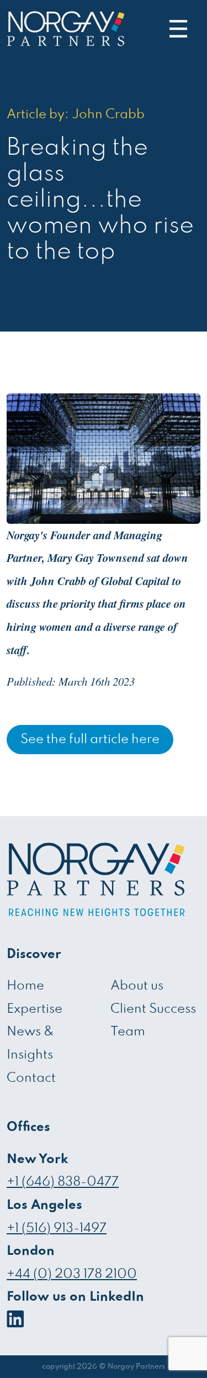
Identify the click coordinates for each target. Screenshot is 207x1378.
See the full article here (90, 739)
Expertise (34, 1009)
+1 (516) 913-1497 (57, 1228)
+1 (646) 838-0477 (63, 1182)
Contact (31, 1078)
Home (25, 986)
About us (136, 986)
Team (127, 1032)
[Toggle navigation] (175, 28)
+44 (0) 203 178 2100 (72, 1274)
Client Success (153, 1009)
